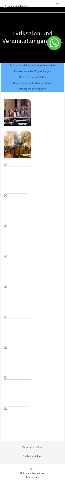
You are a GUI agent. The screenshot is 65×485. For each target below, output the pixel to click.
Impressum (32, 477)
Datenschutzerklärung (32, 473)
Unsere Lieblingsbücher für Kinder (32, 83)
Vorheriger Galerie (32, 447)
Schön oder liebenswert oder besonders (32, 65)
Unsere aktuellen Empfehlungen (32, 71)
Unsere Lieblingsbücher (32, 77)
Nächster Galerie (32, 456)
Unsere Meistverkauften (32, 88)
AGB (32, 469)
